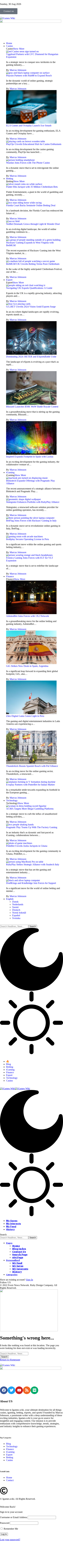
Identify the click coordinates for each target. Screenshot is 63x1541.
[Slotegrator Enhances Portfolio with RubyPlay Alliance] (23, 499)
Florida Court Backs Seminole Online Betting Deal (30, 205)
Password (4, 1523)
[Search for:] (14, 1353)
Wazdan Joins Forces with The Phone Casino (28, 162)
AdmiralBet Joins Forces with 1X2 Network (27, 616)
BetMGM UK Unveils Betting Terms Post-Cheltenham (32, 264)
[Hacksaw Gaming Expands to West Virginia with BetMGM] (33, 240)
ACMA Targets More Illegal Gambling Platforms (30, 808)
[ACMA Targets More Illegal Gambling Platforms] (26, 806)
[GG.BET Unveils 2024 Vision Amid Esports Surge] (18, 304)
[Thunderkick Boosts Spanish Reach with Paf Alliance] (31, 763)
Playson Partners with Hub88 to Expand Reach (29, 75)
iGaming (10, 1069)
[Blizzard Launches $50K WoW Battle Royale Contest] (31, 404)
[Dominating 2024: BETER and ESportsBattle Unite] (31, 354)
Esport (9, 1075)
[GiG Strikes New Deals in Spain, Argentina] (31, 663)
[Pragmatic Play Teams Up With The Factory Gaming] (20, 824)
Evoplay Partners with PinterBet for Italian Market (30, 784)
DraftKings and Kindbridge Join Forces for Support (31, 883)
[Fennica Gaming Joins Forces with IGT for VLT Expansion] (29, 555)
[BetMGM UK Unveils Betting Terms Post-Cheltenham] (30, 261)
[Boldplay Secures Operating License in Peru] (24, 536)
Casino (9, 1080)
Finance (10, 1072)
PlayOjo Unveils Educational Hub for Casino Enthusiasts (33, 144)
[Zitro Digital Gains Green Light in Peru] (31, 713)
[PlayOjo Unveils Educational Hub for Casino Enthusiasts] (25, 141)
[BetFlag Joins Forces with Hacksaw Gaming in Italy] (30, 518)
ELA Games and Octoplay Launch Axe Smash (28, 125)
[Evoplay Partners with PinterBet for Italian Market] (30, 782)
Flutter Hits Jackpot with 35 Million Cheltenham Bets (32, 186)
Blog (8, 1064)
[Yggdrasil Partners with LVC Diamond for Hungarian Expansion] (22, 51)
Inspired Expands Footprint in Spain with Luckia (29, 456)
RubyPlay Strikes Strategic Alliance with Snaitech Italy (32, 864)
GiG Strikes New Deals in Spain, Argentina (27, 666)
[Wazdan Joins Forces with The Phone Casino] (20, 160)
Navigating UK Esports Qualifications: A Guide (29, 288)
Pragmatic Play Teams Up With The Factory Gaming (31, 827)
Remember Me (10, 1528)
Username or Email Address (13, 1517)
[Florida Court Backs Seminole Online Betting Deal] (24, 202)
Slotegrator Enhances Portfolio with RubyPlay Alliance (32, 502)
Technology (12, 1078)
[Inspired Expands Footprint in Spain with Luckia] (31, 454)
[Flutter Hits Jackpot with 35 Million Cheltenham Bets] (24, 184)
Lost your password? (10, 1539)
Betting (9, 1067)
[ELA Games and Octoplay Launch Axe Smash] (31, 122)
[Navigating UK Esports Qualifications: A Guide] (25, 285)
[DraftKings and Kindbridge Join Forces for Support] (23, 880)
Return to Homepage (10, 1359)
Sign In (29, 1279)
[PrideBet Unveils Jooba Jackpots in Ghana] (19, 843)
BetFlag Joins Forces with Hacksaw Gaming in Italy (31, 520)
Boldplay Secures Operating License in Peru (27, 539)
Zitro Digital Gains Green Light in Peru (25, 716)
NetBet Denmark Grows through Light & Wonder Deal (33, 224)
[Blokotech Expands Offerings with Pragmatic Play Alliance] (27, 478)
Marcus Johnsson (18, 70)
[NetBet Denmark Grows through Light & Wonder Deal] (13, 221)
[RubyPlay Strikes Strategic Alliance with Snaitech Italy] (24, 861)
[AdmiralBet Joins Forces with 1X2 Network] (31, 613)
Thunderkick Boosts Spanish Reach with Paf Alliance (32, 766)
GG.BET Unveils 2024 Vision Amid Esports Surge (31, 306)
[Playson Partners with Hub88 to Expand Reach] (28, 72)
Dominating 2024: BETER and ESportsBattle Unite (31, 356)
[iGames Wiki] (15, 1088)
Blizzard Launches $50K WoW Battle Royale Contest (32, 406)
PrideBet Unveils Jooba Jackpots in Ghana (26, 846)
